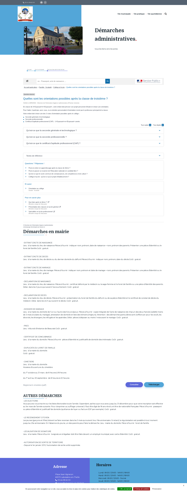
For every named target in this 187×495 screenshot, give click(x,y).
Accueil (29, 69)
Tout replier (145, 125)
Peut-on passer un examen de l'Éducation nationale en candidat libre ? (53, 171)
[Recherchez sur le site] (164, 13)
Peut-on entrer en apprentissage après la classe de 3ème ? (49, 168)
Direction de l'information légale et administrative (38, 225)
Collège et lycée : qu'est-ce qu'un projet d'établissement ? (49, 177)
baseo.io (42, 227)
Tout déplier (157, 125)
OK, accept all (125, 489)
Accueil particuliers (30, 87)
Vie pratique (139, 14)
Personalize (156, 489)
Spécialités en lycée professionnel (41, 211)
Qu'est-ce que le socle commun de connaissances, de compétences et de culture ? (58, 174)
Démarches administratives (55, 69)
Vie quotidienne (155, 14)
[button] (93, 130)
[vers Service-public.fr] (148, 81)
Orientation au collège (36, 188)
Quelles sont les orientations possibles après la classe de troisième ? (90, 87)
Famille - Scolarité (45, 87)
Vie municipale (124, 14)
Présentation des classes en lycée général (44, 207)
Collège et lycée (59, 87)
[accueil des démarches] (27, 80)
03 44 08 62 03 (30, 2)
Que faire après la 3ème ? (38, 202)
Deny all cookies (142, 489)
